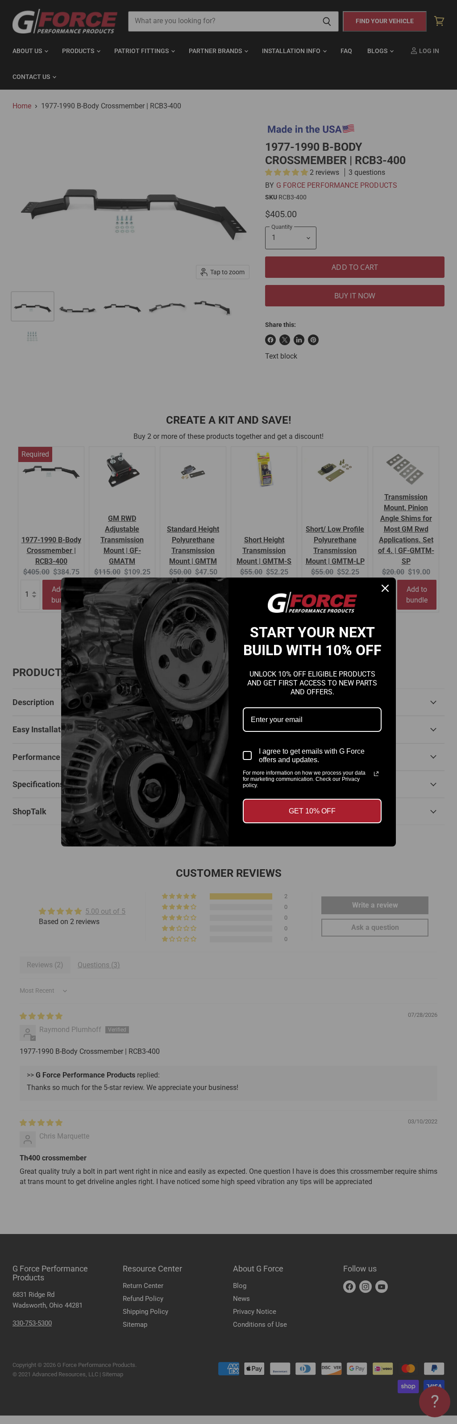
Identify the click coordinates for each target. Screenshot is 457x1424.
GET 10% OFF (312, 811)
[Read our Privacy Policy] (376, 773)
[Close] (385, 588)
